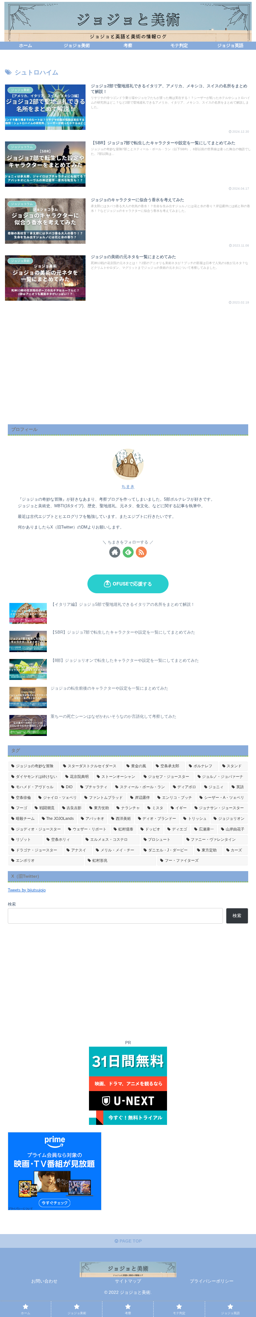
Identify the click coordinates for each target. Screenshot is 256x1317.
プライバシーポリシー (212, 1281)
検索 (12, 904)
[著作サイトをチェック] (114, 552)
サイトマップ (128, 1281)
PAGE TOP (130, 1240)
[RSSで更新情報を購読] (141, 552)
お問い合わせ (44, 1281)
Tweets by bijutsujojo (27, 890)
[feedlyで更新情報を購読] (128, 552)
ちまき (128, 486)
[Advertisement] (128, 375)
